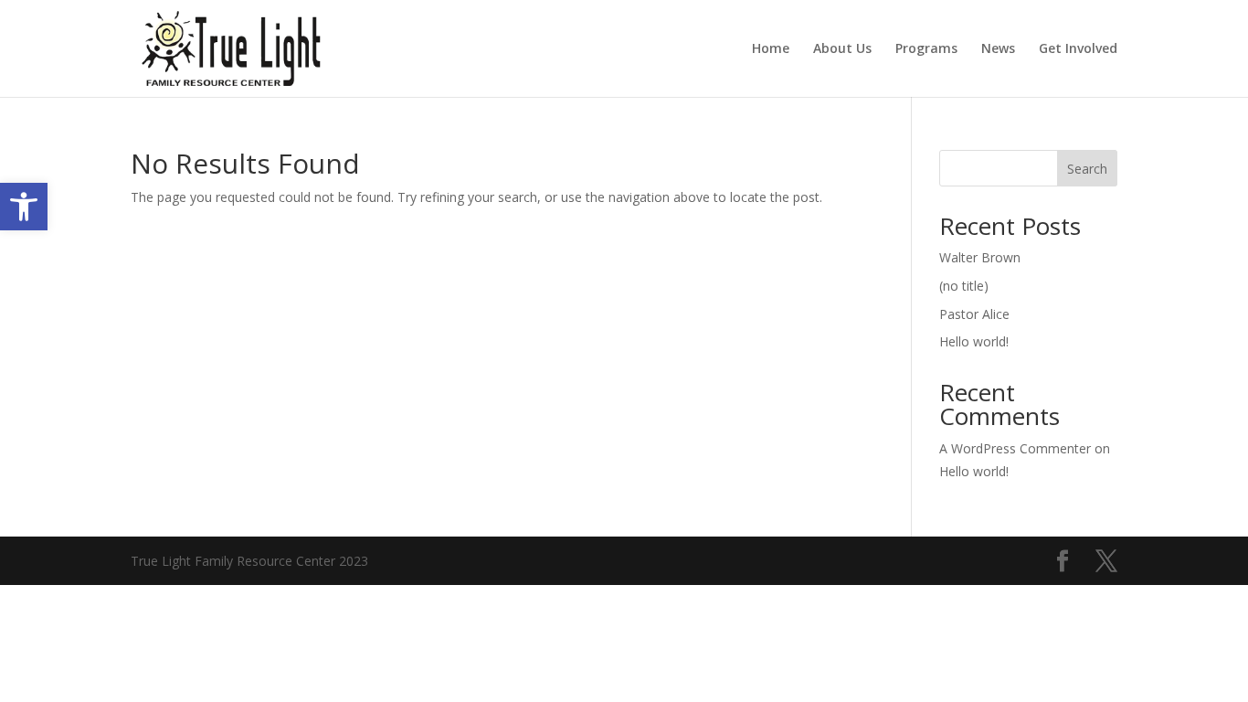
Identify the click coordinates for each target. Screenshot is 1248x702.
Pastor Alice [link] (974, 314)
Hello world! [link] (974, 341)
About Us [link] (842, 49)
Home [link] (770, 49)
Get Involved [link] (1078, 49)
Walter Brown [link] (980, 257)
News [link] (998, 49)
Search (1087, 168)
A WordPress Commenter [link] (1015, 448)
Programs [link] (926, 49)
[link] (24, 206)
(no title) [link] (964, 285)
